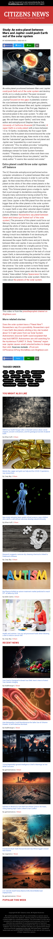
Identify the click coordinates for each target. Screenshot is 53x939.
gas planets (39, 380)
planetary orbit (33, 384)
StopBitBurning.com (15, 4)
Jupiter (6, 376)
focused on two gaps (19, 100)
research (20, 372)
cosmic (30, 380)
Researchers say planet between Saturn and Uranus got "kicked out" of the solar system (25, 218)
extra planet (22, 384)
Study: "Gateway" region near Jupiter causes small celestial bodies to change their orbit (26, 344)
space (12, 372)
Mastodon (9, 45)
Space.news (33, 274)
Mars (27, 372)
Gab (29, 45)
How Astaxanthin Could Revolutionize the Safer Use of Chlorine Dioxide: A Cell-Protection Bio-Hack (25, 723)
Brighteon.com (41, 350)
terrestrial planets (9, 384)
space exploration (38, 372)
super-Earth (26, 376)
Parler (19, 45)
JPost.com (34, 347)
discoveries (37, 376)
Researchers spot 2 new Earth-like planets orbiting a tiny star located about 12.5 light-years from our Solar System (26, 330)
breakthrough (8, 380)
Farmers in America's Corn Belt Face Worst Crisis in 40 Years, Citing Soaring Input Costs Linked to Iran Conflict (25, 807)
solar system (15, 376)
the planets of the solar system (28, 280)
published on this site (23, 928)
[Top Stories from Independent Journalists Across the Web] (26, 20)
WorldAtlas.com (28, 350)
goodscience (20, 380)
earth (5, 372)
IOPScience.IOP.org (11, 350)
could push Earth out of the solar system (21, 91)
